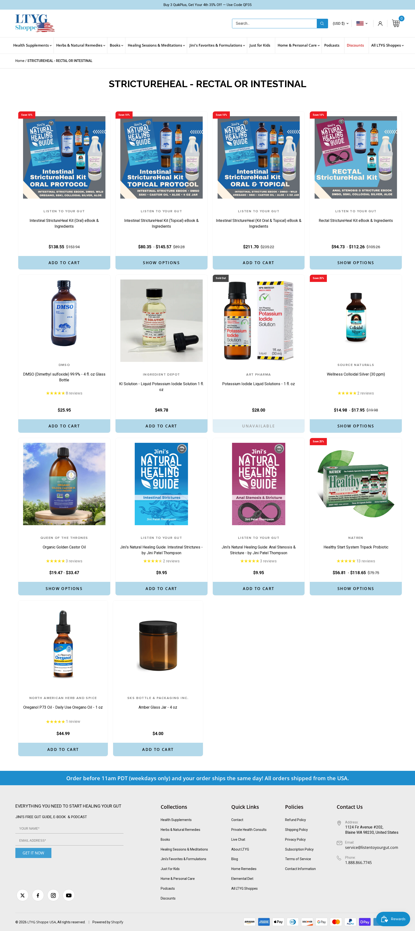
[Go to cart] (396, 23)
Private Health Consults (249, 830)
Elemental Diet (242, 879)
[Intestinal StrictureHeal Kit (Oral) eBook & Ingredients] (64, 157)
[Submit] (322, 23)
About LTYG (240, 849)
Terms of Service (298, 859)
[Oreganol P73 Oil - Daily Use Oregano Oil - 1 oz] (63, 645)
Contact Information (300, 869)
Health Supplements (176, 820)
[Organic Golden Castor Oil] (64, 484)
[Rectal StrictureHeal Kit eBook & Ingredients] (356, 157)
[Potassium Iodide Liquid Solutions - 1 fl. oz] (259, 321)
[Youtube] (69, 895)
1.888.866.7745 (358, 862)
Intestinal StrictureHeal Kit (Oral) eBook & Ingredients (64, 219)
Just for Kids (170, 869)
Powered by (101, 922)
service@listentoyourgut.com (371, 847)
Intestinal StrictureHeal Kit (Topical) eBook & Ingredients (161, 219)
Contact (237, 820)
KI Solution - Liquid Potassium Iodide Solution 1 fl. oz (161, 382)
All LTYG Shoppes (244, 888)
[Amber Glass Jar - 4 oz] (158, 645)
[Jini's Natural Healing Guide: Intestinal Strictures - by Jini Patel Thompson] (162, 484)
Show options (161, 262)
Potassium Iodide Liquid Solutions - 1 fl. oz (258, 379)
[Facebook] (38, 895)
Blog (234, 859)
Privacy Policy (295, 839)
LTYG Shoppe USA (41, 922)
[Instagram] (53, 895)
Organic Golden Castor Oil (64, 542)
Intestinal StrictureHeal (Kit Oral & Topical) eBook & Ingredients (258, 219)
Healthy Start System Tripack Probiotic (355, 542)
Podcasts (168, 888)
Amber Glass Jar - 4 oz (158, 703)
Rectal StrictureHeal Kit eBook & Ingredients (356, 216)
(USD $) (339, 23)
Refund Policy (295, 820)
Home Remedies (243, 869)
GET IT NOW (33, 853)
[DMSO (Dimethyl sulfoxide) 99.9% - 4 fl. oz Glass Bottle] (64, 313)
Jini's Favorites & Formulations (183, 859)
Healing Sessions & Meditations (184, 849)
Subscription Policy (299, 849)
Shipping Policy (296, 830)
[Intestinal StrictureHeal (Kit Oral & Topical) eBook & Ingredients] (259, 157)
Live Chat (238, 839)
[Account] (380, 23)
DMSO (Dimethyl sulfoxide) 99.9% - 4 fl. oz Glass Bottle (64, 372)
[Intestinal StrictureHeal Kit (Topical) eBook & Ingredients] (162, 157)
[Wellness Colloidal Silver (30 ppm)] (356, 313)
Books (165, 839)
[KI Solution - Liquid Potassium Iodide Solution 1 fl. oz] (162, 321)
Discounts (168, 898)
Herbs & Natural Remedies (180, 830)
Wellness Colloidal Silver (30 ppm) (356, 370)
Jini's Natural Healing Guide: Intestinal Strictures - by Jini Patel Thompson (161, 545)
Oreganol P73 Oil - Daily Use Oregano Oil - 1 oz (63, 703)
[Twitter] (23, 895)
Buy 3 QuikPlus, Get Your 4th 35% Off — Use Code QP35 (207, 5)
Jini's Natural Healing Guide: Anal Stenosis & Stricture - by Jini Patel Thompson (259, 545)
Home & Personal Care (178, 879)
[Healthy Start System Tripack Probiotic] (356, 484)
